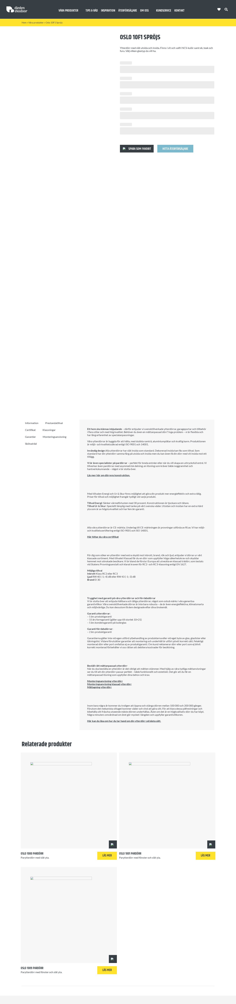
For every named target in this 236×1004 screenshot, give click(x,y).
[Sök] (226, 9)
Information (31, 422)
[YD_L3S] (66, 220)
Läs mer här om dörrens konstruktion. (108, 475)
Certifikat (30, 429)
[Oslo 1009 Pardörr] (69, 915)
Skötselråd (31, 443)
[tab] (32, 423)
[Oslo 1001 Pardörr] (167, 800)
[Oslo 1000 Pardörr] (69, 800)
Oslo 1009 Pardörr (32, 968)
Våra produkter (36, 22)
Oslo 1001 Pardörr (130, 853)
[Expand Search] (229, 9)
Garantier (30, 436)
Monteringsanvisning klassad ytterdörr (109, 684)
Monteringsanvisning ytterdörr (105, 681)
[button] (137, 148)
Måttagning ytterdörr (99, 687)
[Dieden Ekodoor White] (16, 7)
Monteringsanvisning (54, 436)
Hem (24, 22)
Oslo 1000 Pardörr (32, 853)
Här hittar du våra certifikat (103, 536)
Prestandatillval (54, 422)
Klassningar (49, 429)
